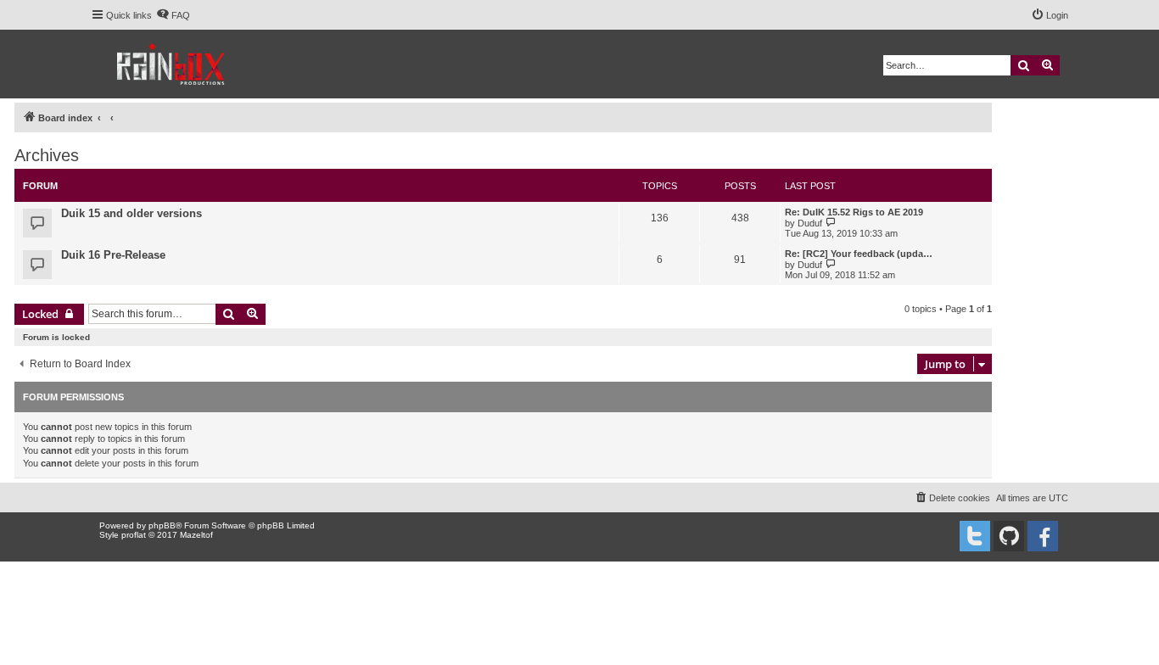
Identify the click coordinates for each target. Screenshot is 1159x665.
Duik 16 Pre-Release (113, 255)
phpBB (162, 525)
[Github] (1009, 536)
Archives (46, 155)
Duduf (810, 223)
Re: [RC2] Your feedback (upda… (858, 254)
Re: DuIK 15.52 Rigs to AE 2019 (854, 212)
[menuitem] (173, 15)
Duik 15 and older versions (131, 213)
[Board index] (172, 64)
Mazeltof (196, 534)
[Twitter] (975, 536)
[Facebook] (1042, 536)
